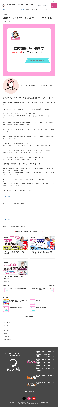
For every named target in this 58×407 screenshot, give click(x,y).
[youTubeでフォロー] (34, 398)
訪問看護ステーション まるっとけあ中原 (45, 357)
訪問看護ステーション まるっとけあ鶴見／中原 (20, 4)
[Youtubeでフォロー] (55, 1)
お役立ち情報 (7, 322)
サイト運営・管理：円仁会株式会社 (40, 402)
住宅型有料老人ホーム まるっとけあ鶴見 (45, 383)
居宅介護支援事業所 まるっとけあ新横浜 (45, 375)
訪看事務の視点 (7, 339)
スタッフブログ (7, 14)
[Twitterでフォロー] (52, 1)
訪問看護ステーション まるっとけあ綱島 (45, 363)
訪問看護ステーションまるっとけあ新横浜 (45, 352)
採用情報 (7, 197)
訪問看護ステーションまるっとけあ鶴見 (45, 354)
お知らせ (6, 325)
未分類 (5, 333)
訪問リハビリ (7, 336)
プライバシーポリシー (29, 391)
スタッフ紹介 (7, 330)
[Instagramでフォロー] (53, 1)
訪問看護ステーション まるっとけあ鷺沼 (45, 360)
